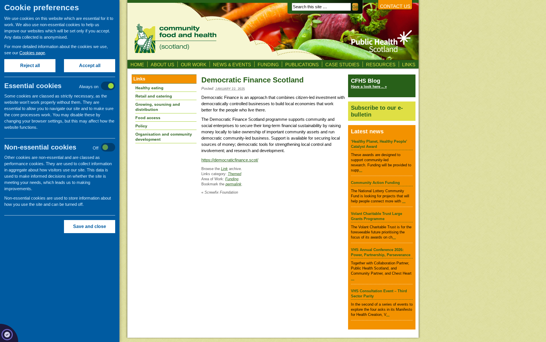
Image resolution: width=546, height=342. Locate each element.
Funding (268, 64)
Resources (381, 64)
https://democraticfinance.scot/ (229, 159)
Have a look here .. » (369, 86)
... (360, 170)
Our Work (193, 64)
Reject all (30, 65)
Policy (141, 126)
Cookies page (32, 52)
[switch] (65, 86)
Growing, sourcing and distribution (157, 107)
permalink (233, 184)
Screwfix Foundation (219, 192)
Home (137, 64)
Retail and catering (153, 96)
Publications (302, 64)
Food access (147, 117)
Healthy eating (149, 88)
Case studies (342, 64)
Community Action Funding (375, 183)
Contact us (395, 6)
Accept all (89, 65)
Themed (234, 174)
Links (408, 64)
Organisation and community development (163, 137)
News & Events (232, 64)
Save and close (89, 226)
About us (162, 64)
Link (224, 169)
